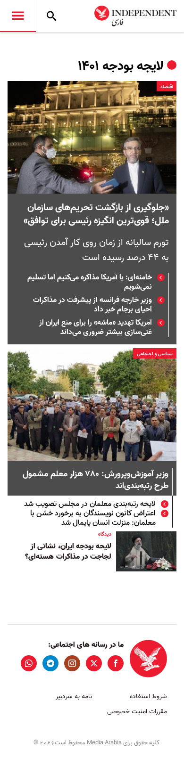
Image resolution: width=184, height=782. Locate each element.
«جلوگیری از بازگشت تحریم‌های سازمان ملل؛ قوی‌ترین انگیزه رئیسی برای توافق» (96, 214)
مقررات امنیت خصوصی (137, 711)
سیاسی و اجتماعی (155, 354)
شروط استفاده (148, 696)
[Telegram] (50, 663)
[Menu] (18, 16)
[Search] (51, 16)
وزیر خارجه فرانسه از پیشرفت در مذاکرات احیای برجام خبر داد (92, 304)
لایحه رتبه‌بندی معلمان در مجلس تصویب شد (90, 504)
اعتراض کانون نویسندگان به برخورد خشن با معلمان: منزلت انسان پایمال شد (93, 518)
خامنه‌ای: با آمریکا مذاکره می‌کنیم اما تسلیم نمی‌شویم (89, 282)
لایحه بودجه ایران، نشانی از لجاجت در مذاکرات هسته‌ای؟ (68, 551)
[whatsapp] (29, 663)
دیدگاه (104, 534)
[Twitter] (94, 663)
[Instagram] (72, 663)
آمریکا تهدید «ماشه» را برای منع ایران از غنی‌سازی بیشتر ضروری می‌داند (95, 327)
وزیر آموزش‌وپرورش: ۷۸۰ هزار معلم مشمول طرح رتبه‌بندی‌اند (95, 480)
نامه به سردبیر (74, 696)
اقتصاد (166, 86)
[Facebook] (116, 663)
